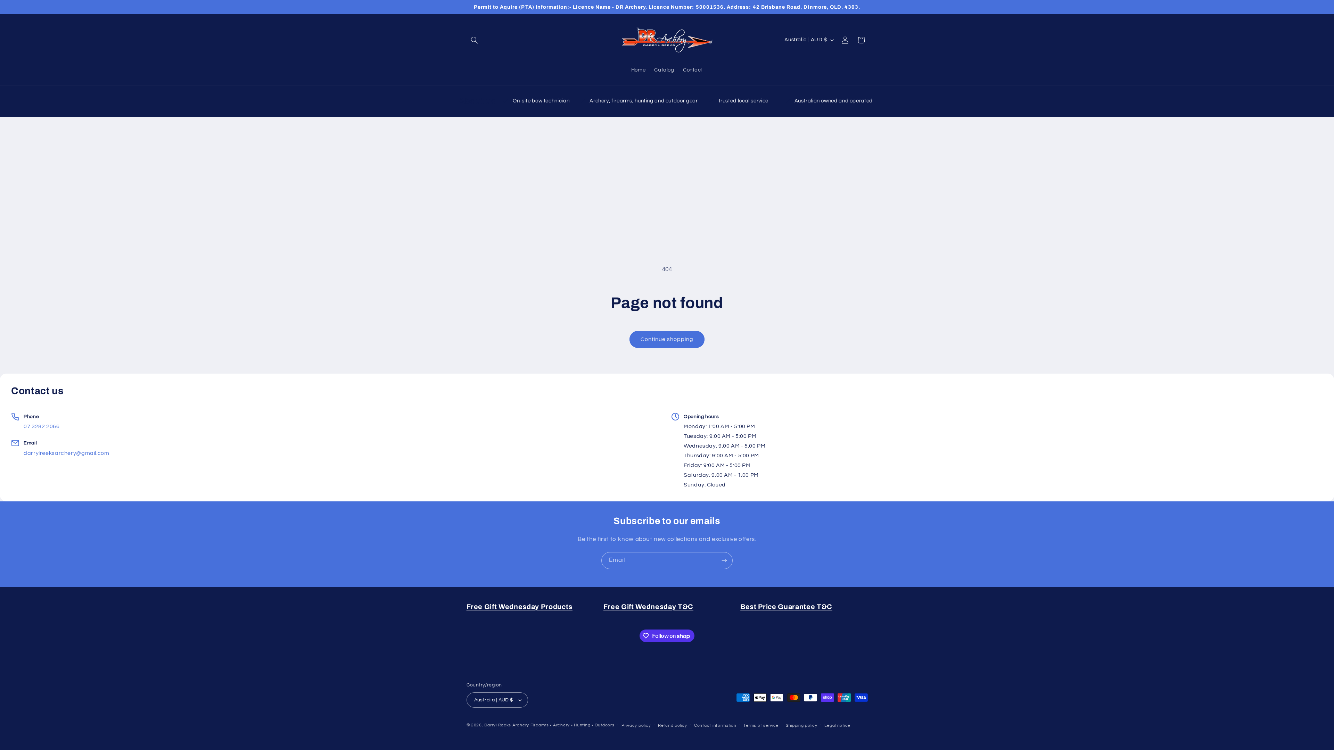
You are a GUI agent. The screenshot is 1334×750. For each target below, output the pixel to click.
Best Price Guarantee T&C (786, 606)
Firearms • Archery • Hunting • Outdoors (572, 725)
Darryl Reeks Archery (506, 725)
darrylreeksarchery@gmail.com (66, 453)
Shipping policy (801, 725)
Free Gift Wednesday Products (520, 606)
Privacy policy (636, 725)
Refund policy (672, 725)
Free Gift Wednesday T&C (648, 606)
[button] (475, 40)
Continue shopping (667, 339)
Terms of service (761, 725)
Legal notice (837, 725)
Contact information (715, 725)
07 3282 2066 (42, 426)
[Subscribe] (724, 560)
